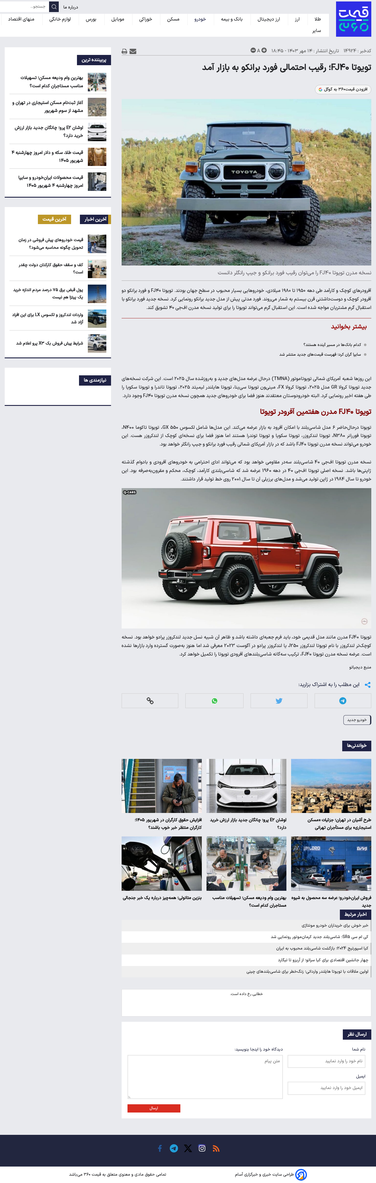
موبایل (118, 19)
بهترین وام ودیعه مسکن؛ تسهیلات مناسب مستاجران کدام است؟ (249, 902)
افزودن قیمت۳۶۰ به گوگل (345, 90)
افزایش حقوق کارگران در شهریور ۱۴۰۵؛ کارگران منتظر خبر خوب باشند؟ (168, 824)
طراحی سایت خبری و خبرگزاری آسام (264, 1175)
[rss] (216, 1148)
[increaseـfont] (264, 50)
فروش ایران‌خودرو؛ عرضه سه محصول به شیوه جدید (331, 902)
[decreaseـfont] (253, 50)
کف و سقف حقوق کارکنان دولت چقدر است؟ (51, 268)
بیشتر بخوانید (349, 326)
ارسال (154, 1108)
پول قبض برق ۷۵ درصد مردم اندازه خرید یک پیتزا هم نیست (48, 293)
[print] (124, 51)
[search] (54, 6)
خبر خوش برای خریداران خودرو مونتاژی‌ (335, 925)
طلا (318, 19)
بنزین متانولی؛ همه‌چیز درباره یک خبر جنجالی (162, 898)
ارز (298, 19)
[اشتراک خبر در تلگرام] (342, 701)
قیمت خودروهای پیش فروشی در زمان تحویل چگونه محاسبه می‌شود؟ (51, 244)
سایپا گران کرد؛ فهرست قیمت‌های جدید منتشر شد (320, 355)
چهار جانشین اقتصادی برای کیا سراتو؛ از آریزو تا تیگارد (323, 960)
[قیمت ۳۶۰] (353, 19)
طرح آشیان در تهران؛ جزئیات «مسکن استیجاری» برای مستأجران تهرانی (339, 824)
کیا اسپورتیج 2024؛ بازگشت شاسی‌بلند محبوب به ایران (322, 948)
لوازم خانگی (60, 19)
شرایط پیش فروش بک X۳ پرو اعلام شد (49, 343)
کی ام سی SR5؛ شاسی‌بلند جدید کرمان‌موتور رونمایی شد (319, 937)
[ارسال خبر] (133, 51)
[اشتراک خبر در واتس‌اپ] (214, 701)
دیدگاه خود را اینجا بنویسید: (259, 1049)
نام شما (358, 1049)
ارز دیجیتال (269, 19)
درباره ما (71, 7)
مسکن (174, 19)
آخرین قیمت (54, 219)
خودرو (200, 19)
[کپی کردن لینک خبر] (150, 701)
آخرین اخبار (96, 219)
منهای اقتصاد (22, 19)
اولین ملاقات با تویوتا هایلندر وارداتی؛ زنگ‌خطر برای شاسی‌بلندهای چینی (307, 972)
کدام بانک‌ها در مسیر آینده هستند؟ (332, 345)
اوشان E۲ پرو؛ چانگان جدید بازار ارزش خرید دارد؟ (248, 824)
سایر (317, 30)
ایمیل (360, 1076)
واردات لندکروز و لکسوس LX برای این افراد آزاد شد (47, 318)
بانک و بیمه (232, 19)
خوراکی (146, 19)
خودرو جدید (357, 720)
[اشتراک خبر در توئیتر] (279, 701)
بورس (92, 19)
